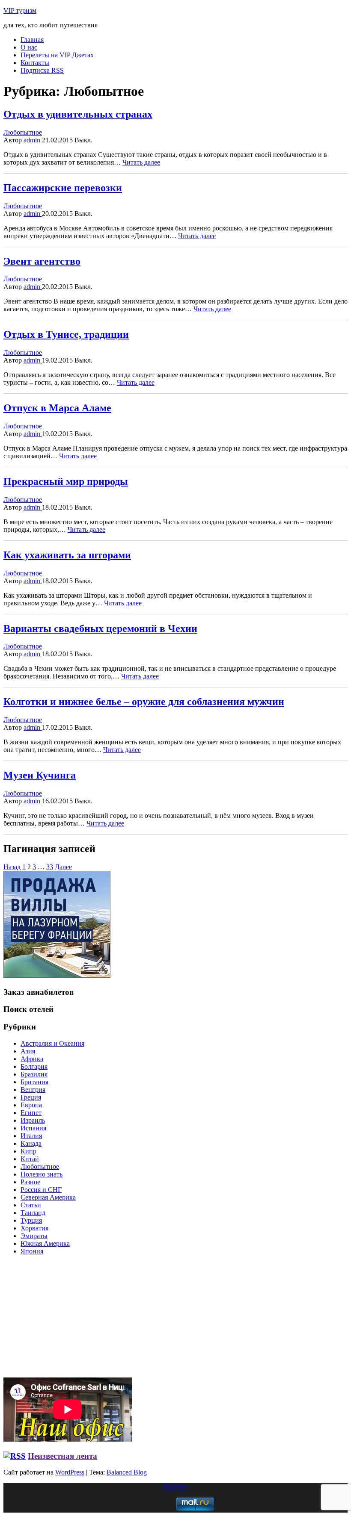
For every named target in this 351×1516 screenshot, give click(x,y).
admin (33, 140)
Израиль (33, 1120)
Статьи (31, 1205)
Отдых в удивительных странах (77, 114)
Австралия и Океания (52, 1043)
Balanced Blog (127, 1472)
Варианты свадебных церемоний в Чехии (100, 628)
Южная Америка (45, 1243)
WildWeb (175, 1486)
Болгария (34, 1066)
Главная (32, 39)
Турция (31, 1220)
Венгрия (33, 1089)
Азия (28, 1051)
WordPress (69, 1472)
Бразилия (34, 1074)
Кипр (28, 1151)
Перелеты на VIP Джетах (57, 55)
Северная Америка (48, 1197)
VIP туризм (19, 10)
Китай (30, 1158)
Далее (63, 866)
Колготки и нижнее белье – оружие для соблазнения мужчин (143, 701)
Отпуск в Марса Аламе (57, 407)
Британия (34, 1081)
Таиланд (33, 1212)
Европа (31, 1105)
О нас (29, 47)
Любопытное (22, 132)
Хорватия (34, 1228)
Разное (30, 1182)
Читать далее (141, 162)
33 (49, 866)
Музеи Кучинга (39, 775)
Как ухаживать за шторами (67, 554)
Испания (33, 1128)
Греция (31, 1097)
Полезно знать (41, 1174)
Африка (32, 1058)
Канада (31, 1143)
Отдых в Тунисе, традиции (66, 334)
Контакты (35, 62)
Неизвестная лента (62, 1455)
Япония (32, 1251)
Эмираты (34, 1235)
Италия (31, 1135)
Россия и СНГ (41, 1189)
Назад (12, 866)
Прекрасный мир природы (65, 481)
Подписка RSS (42, 70)
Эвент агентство (41, 261)
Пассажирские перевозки (62, 187)
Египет (31, 1112)
